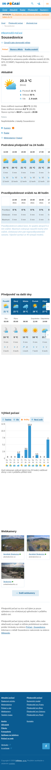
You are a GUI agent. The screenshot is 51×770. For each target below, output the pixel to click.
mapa (19, 138)
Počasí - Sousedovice (35, 627)
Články (4, 728)
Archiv (4, 721)
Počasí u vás (6, 708)
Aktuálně (13, 10)
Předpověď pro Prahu (35, 705)
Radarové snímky (8, 701)
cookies (12, 763)
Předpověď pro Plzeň (35, 715)
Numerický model (33, 701)
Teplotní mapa (6, 715)
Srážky (26, 420)
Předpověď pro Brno (35, 708)
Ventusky (4, 745)
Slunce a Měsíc (16, 49)
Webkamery (6, 711)
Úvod (4, 10)
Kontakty (30, 721)
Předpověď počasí (16, 23)
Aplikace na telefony (10, 735)
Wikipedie (5, 633)
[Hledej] (32, 3)
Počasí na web (7, 738)
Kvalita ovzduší (31, 49)
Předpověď (33, 10)
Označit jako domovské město (17, 43)
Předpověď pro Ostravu (36, 711)
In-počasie (5, 748)
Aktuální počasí (7, 698)
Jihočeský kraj (31, 23)
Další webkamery (27, 593)
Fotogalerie (6, 732)
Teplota (8, 420)
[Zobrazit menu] (47, 3)
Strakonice (7, 582)
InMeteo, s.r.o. (21, 761)
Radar (22, 10)
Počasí (5, 49)
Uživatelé (5, 725)
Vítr (17, 420)
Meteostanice (10, 138)
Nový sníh (38, 420)
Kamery (7, 128)
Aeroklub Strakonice (11, 554)
